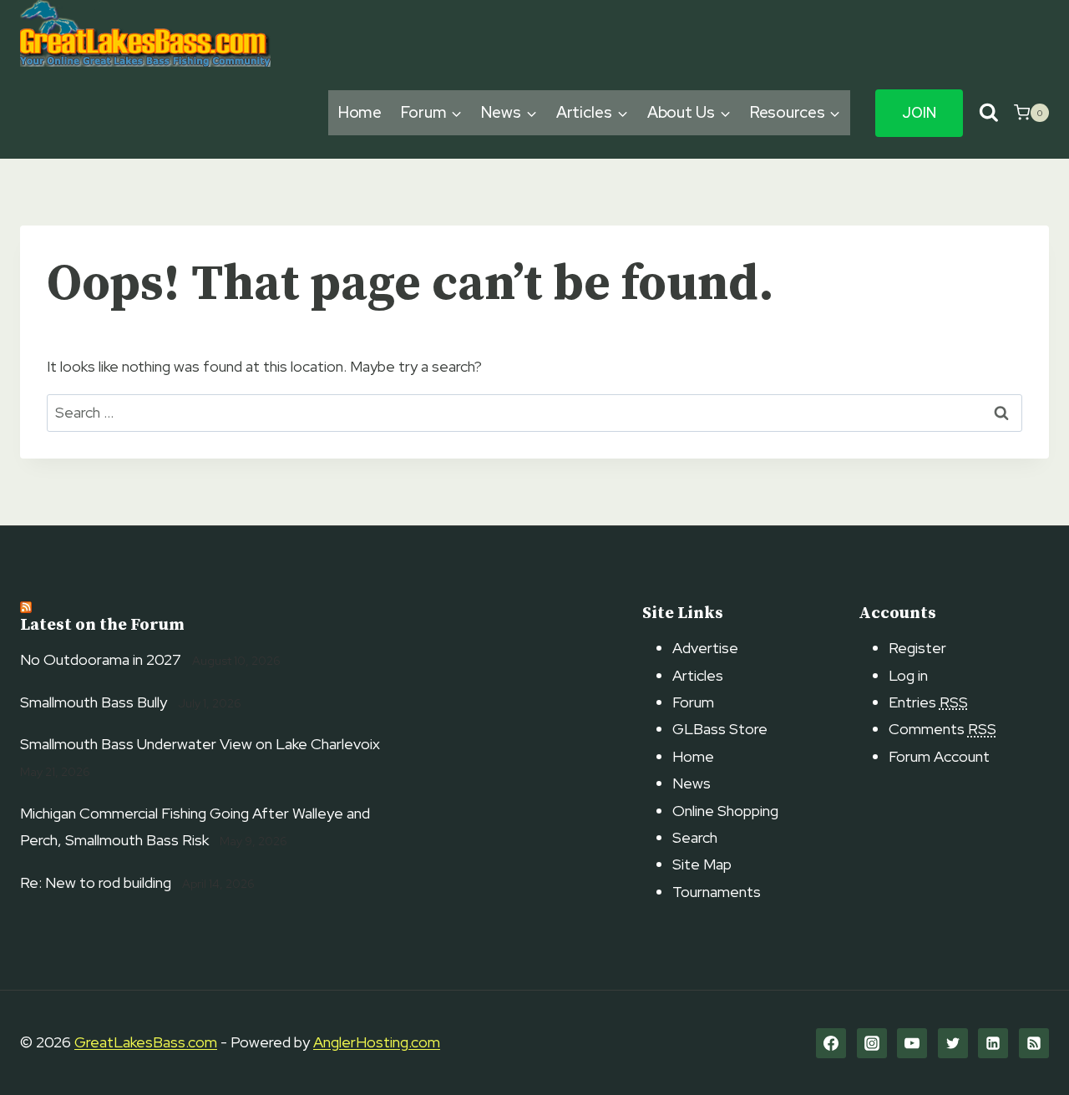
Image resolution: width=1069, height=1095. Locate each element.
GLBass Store (720, 728)
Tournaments (716, 891)
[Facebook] (831, 1043)
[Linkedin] (993, 1043)
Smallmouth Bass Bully (93, 702)
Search (694, 837)
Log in (908, 675)
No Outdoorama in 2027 (100, 659)
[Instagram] (872, 1043)
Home (360, 112)
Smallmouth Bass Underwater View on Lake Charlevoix (200, 743)
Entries (928, 702)
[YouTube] (912, 1043)
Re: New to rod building (95, 882)
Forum (693, 702)
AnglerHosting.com (376, 1042)
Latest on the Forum (102, 625)
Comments (942, 728)
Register (917, 647)
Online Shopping (725, 810)
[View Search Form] (988, 113)
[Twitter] (953, 1043)
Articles (697, 675)
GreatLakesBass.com (145, 1042)
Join (919, 113)
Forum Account (939, 756)
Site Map (702, 864)
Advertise (705, 647)
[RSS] (1034, 1043)
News (691, 783)
